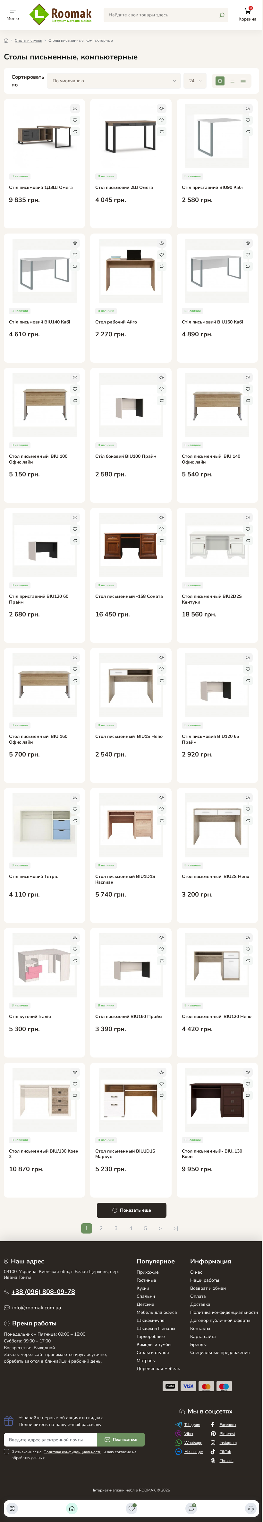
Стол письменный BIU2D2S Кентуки (212, 599)
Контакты (200, 1328)
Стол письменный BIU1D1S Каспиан (125, 879)
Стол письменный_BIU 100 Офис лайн (38, 459)
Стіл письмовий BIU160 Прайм (128, 1017)
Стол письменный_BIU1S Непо (129, 736)
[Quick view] (75, 108)
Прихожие (148, 1272)
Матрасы (146, 1361)
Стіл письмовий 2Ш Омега (124, 187)
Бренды (198, 1344)
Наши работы (204, 1280)
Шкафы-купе (151, 1320)
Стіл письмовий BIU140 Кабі (39, 322)
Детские (145, 1304)
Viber (188, 1433)
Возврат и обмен (208, 1288)
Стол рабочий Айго (116, 322)
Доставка (200, 1304)
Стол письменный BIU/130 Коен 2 (44, 1154)
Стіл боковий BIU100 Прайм (126, 456)
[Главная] (72, 1508)
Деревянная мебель (158, 1369)
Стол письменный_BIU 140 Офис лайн (211, 459)
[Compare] (75, 131)
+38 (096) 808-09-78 (43, 1292)
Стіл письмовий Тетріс (33, 877)
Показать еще (135, 1210)
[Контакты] (251, 1508)
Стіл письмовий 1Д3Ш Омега (41, 187)
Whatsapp (193, 1442)
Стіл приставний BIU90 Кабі (212, 187)
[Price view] (243, 80)
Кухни (143, 1288)
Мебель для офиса (157, 1312)
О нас (196, 1272)
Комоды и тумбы (154, 1344)
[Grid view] (220, 80)
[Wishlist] (75, 120)
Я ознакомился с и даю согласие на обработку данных (74, 1454)
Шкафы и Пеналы (156, 1328)
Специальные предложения (220, 1352)
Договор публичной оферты (220, 1320)
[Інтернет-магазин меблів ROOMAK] (61, 14)
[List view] (231, 80)
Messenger (193, 1451)
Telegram (192, 1424)
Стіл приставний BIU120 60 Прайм (38, 599)
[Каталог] (12, 1508)
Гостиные (146, 1280)
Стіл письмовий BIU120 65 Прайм (210, 739)
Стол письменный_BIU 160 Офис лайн (38, 739)
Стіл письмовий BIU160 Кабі (212, 322)
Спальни (146, 1296)
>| (176, 1228)
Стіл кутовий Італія (30, 1017)
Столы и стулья (28, 40)
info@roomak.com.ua (36, 1308)
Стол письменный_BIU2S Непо (215, 877)
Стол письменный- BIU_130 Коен (212, 1154)
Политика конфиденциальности (224, 1312)
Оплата (198, 1296)
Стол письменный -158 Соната (129, 596)
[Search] (222, 15)
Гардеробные (151, 1336)
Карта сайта (203, 1336)
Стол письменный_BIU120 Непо (216, 1017)
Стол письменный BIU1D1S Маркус (125, 1154)
